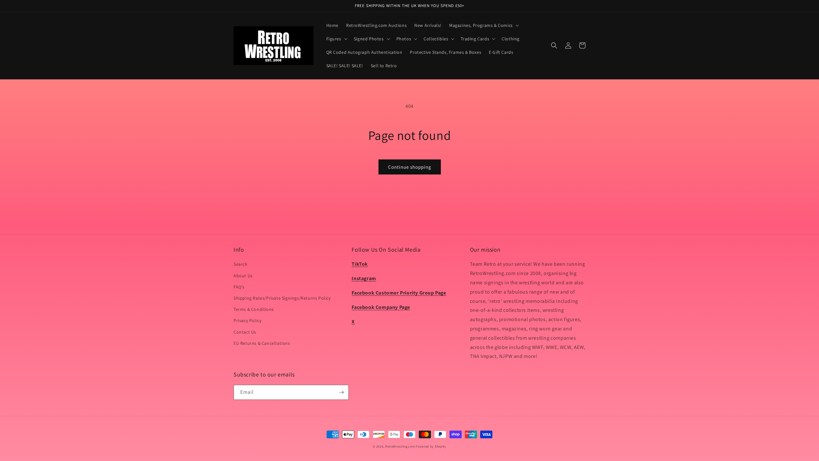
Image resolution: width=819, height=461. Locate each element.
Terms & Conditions (254, 309)
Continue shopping (409, 167)
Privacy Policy (247, 320)
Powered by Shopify (431, 446)
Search (241, 264)
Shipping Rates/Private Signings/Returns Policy (282, 298)
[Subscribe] (341, 392)
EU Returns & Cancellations (262, 343)
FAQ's (239, 287)
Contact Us (245, 332)
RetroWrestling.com (400, 446)
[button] (483, 25)
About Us (243, 276)
